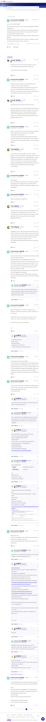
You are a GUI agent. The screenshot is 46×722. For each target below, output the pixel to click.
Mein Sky (8, 714)
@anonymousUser (15, 567)
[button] (12, 299)
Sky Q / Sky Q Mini (11, 16)
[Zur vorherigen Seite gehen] (16, 709)
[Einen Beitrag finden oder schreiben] (37, 8)
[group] (28, 43)
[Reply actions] (37, 287)
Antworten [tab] (10, 57)
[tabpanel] (23, 384)
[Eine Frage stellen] (43, 719)
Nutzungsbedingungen (28, 714)
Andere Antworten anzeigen (17, 674)
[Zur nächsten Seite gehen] (31, 709)
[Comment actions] (38, 62)
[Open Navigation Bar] (2, 1)
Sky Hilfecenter (13, 714)
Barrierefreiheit (20, 714)
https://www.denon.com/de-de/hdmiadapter (21, 450)
